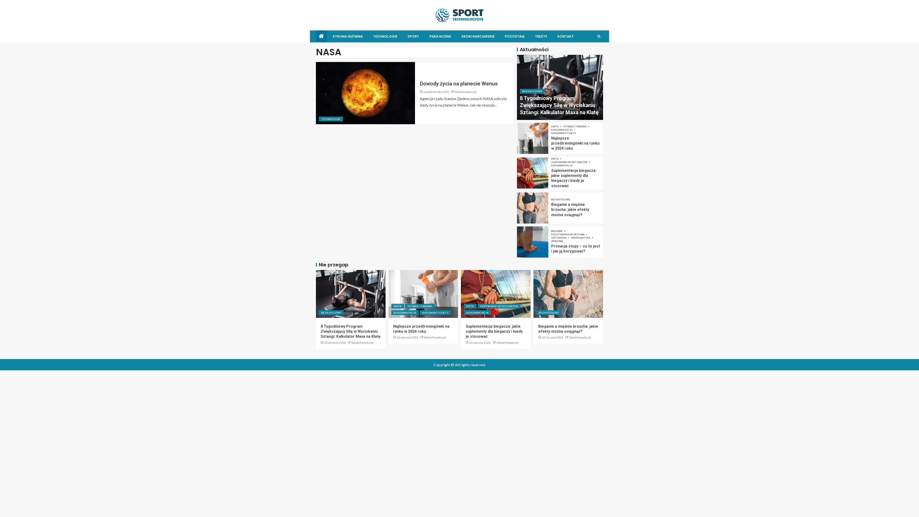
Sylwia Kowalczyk (465, 92)
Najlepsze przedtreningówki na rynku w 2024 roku (575, 143)
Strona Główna (348, 36)
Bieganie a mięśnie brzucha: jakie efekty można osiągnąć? (570, 209)
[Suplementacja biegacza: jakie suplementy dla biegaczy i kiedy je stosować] (532, 173)
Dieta (555, 126)
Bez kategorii (532, 91)
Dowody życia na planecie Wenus (459, 84)
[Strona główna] (321, 36)
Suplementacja (562, 129)
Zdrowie (557, 241)
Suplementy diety (563, 133)
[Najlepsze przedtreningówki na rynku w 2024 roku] (532, 138)
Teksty (541, 36)
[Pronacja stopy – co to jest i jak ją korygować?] (532, 242)
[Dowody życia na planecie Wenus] (365, 93)
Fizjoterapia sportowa (568, 234)
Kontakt (565, 36)
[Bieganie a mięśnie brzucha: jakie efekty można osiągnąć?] (532, 208)
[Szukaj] (599, 36)
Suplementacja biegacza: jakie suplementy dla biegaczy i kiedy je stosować (494, 331)
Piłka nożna (440, 36)
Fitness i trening (575, 126)
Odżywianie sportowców (569, 162)
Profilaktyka (581, 237)
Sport (413, 36)
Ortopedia (559, 237)
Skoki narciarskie (477, 36)
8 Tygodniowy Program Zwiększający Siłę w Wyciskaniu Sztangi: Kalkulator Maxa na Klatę (559, 105)
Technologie (385, 36)
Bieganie (557, 231)
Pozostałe (515, 36)
